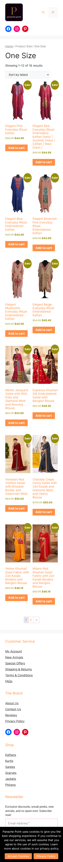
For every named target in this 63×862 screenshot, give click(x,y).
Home (9, 46)
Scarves (10, 773)
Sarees (10, 767)
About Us (12, 703)
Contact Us (13, 709)
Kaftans (10, 755)
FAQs (8, 681)
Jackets (10, 779)
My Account (13, 651)
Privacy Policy (14, 721)
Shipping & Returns (18, 669)
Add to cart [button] (16, 148)
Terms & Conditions (19, 675)
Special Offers (15, 663)
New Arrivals (14, 657)
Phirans (10, 785)
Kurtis (9, 761)
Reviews (11, 715)
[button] (43, 12)
